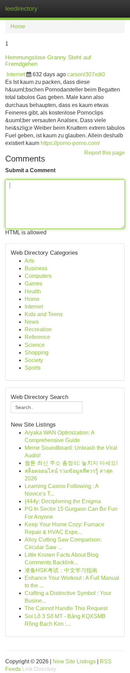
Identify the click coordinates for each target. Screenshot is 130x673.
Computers (38, 276)
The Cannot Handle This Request (66, 608)
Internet (16, 74)
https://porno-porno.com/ (70, 143)
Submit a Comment (30, 170)
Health (33, 291)
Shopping (37, 352)
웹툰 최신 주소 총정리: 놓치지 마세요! (71, 463)
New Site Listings (74, 661)
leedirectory (21, 8)
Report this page (104, 153)
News (32, 322)
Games (33, 283)
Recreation (38, 329)
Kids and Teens (44, 314)
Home (17, 26)
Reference (37, 337)
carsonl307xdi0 (86, 74)
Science (35, 345)
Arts (29, 261)
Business (36, 268)
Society (34, 360)
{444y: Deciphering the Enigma (63, 501)
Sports (33, 368)
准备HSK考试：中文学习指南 (61, 570)
